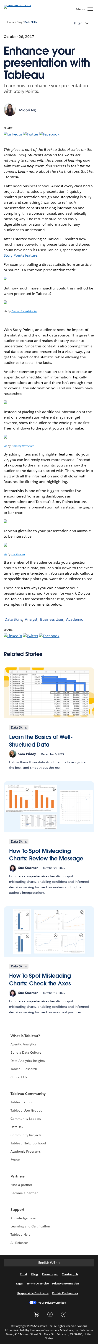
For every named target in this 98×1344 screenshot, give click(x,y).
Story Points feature (20, 255)
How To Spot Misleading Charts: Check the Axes (40, 979)
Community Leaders (25, 1119)
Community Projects (25, 1135)
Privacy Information (65, 1283)
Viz (5, 446)
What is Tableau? (25, 1035)
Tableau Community (28, 1093)
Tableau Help (20, 1234)
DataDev (16, 1127)
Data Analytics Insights (27, 1061)
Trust (23, 1274)
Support (17, 1209)
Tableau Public (21, 1102)
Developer (50, 1274)
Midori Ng (27, 110)
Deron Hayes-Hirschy (24, 311)
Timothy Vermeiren (22, 446)
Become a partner (24, 1193)
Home (10, 22)
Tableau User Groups (26, 1110)
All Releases (19, 1243)
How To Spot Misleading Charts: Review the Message (46, 854)
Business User (51, 619)
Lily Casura (18, 554)
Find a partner (21, 1185)
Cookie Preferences (65, 1293)
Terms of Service (38, 1283)
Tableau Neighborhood (28, 1143)
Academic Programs (25, 1151)
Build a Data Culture (25, 1052)
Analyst (31, 619)
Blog (19, 22)
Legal (19, 1283)
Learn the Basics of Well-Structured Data (41, 740)
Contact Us (18, 1077)
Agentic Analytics (23, 1044)
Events (15, 1160)
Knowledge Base (23, 1218)
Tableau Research (23, 1069)
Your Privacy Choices (52, 1303)
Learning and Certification (30, 1226)
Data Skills (30, 22)
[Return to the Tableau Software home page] (20, 5)
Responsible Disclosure (33, 1293)
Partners (17, 1176)
